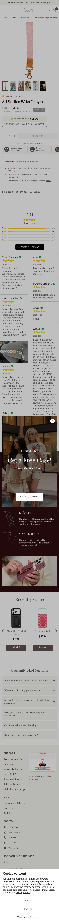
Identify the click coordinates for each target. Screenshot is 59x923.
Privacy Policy (23, 892)
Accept (28, 900)
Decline (28, 909)
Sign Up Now (29, 497)
